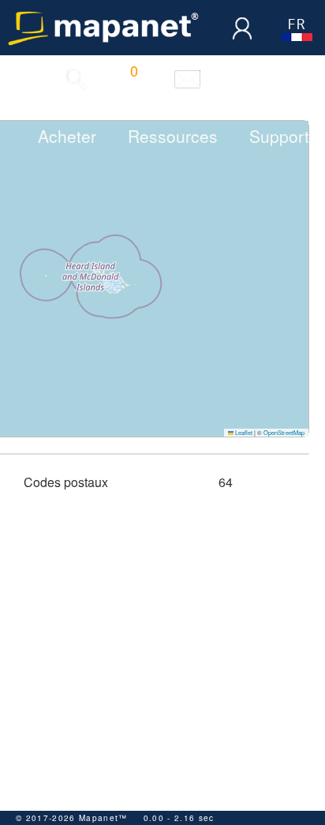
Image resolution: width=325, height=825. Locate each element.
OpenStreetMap (283, 432)
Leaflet (242, 432)
